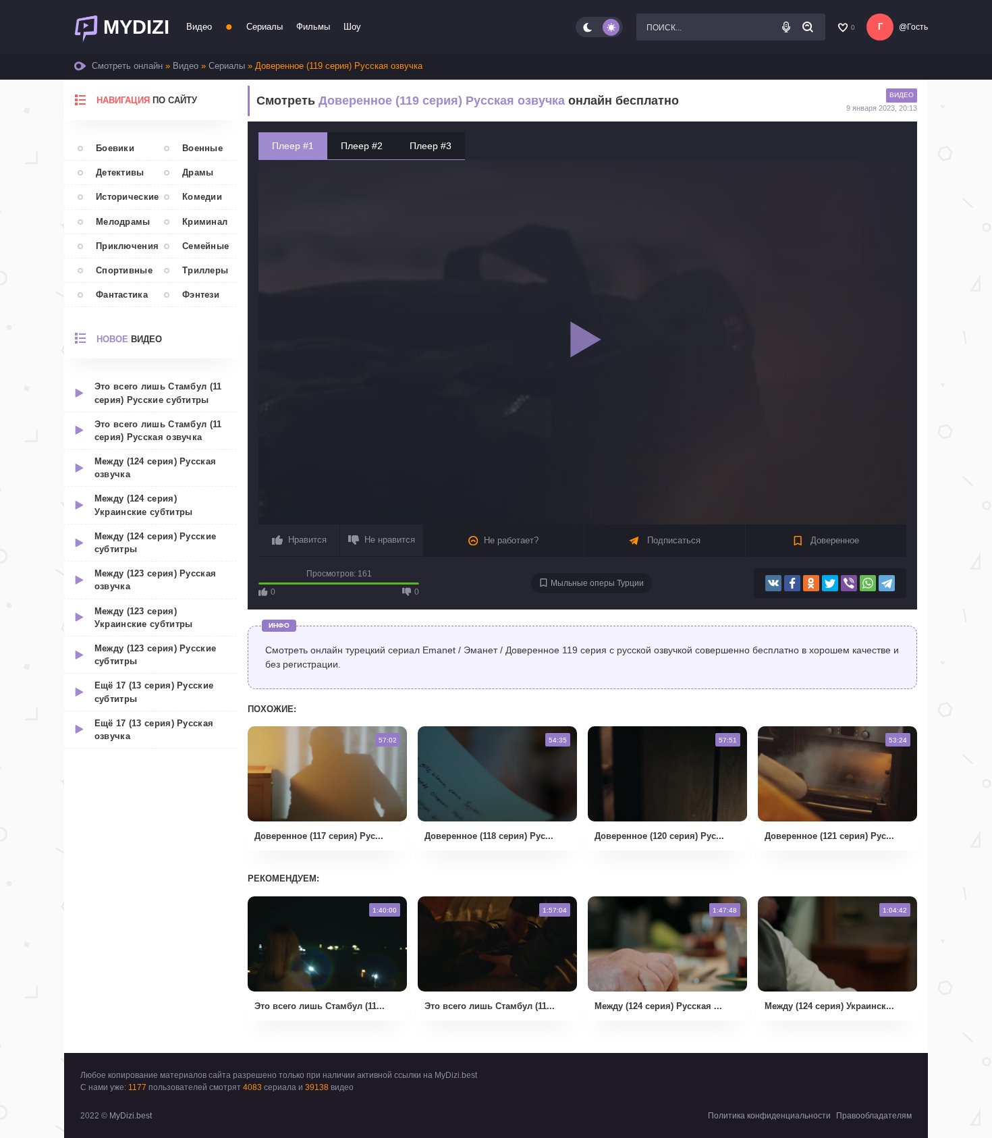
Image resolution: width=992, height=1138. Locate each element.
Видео (199, 27)
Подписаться (672, 540)
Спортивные (123, 270)
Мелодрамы (123, 222)
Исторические (123, 197)
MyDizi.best (130, 1115)
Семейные (205, 246)
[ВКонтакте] (773, 583)
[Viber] (849, 583)
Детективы (120, 172)
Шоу (352, 27)
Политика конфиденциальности (769, 1115)
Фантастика (122, 295)
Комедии (202, 197)
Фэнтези (200, 295)
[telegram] (887, 583)
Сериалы (264, 27)
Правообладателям (874, 1115)
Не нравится (389, 540)
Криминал (204, 222)
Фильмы (313, 27)
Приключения (123, 246)
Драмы (198, 172)
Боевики (115, 148)
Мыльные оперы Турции (597, 583)
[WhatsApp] (868, 583)
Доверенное (833, 540)
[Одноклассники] (811, 583)
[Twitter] (830, 583)
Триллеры (205, 270)
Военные (202, 148)
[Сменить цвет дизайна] (599, 27)
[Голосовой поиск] (786, 26)
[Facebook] (792, 583)
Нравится (307, 540)
